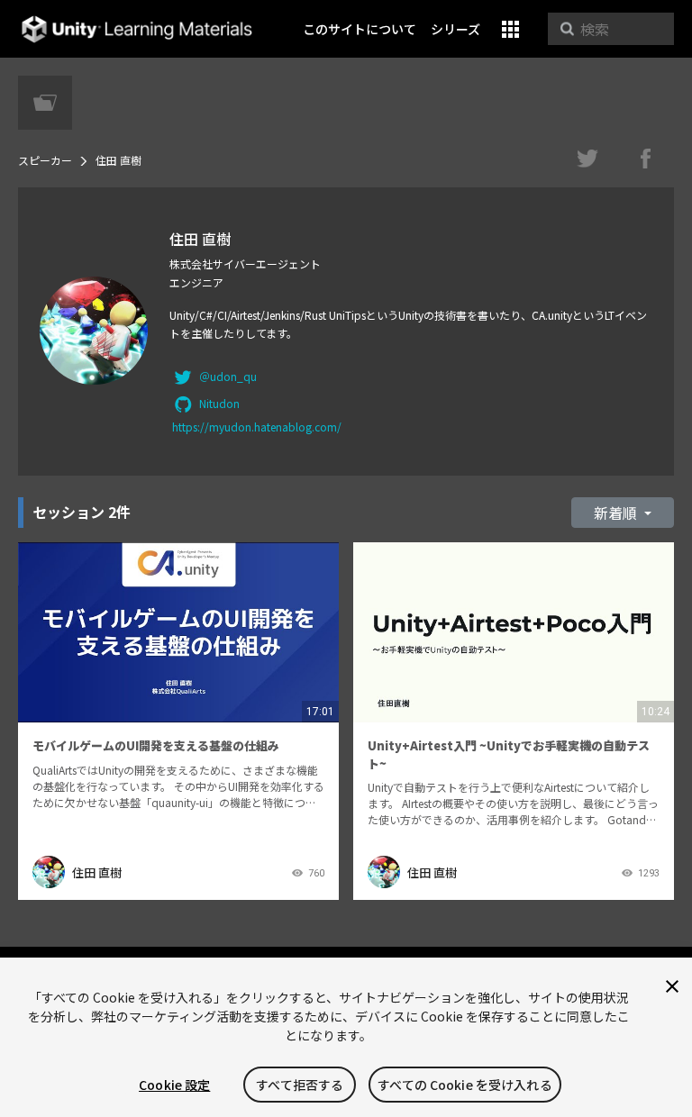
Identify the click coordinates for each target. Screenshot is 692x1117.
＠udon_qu (228, 376)
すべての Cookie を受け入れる (465, 1085)
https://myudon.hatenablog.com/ (256, 426)
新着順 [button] (617, 512)
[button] (510, 29)
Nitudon (219, 403)
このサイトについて (359, 29)
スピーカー (45, 160)
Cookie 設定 (174, 1085)
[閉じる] (672, 986)
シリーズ (455, 29)
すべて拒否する (299, 1085)
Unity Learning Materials (136, 29)
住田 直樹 (97, 872)
